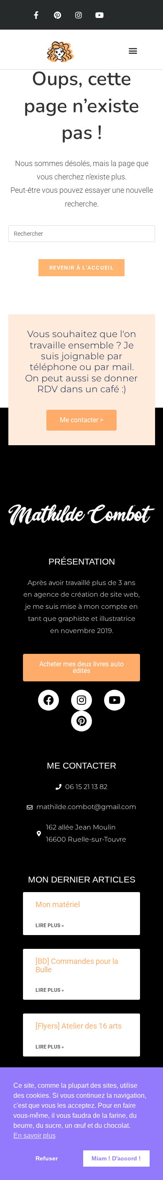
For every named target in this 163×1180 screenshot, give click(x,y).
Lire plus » (50, 926)
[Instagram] (78, 15)
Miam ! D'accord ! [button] (116, 1158)
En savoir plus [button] (34, 1135)
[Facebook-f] (36, 15)
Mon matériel (58, 904)
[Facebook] (48, 700)
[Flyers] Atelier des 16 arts (79, 1025)
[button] (133, 51)
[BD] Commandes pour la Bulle (77, 965)
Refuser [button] (47, 1158)
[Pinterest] (57, 15)
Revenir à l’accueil (81, 268)
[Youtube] (99, 15)
